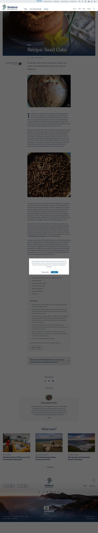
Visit (25, 9)
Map (79, 9)
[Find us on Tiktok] (91, 1)
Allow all (54, 272)
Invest (46, 9)
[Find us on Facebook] (79, 1)
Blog (84, 9)
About (74, 9)
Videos (89, 9)
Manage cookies (45, 272)
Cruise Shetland (64, 1)
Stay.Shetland (56, 1)
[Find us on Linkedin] (94, 1)
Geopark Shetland (48, 1)
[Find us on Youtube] (88, 1)
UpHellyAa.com (73, 1)
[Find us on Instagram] (85, 1)
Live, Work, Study (35, 9)
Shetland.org (39, 1)
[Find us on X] (82, 1)
